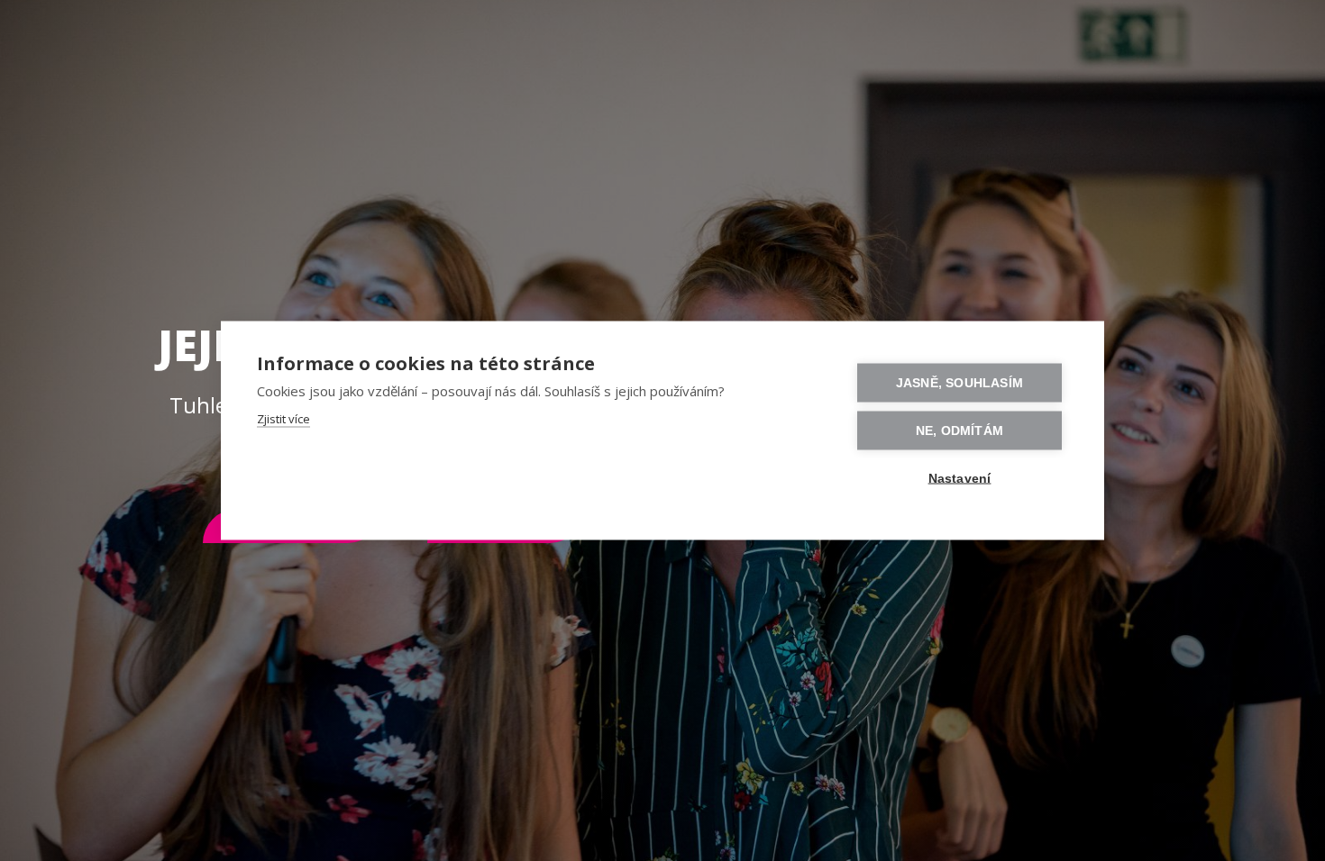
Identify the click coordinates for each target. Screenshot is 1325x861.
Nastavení (959, 478)
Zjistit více (283, 419)
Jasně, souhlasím (959, 383)
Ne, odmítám (959, 431)
